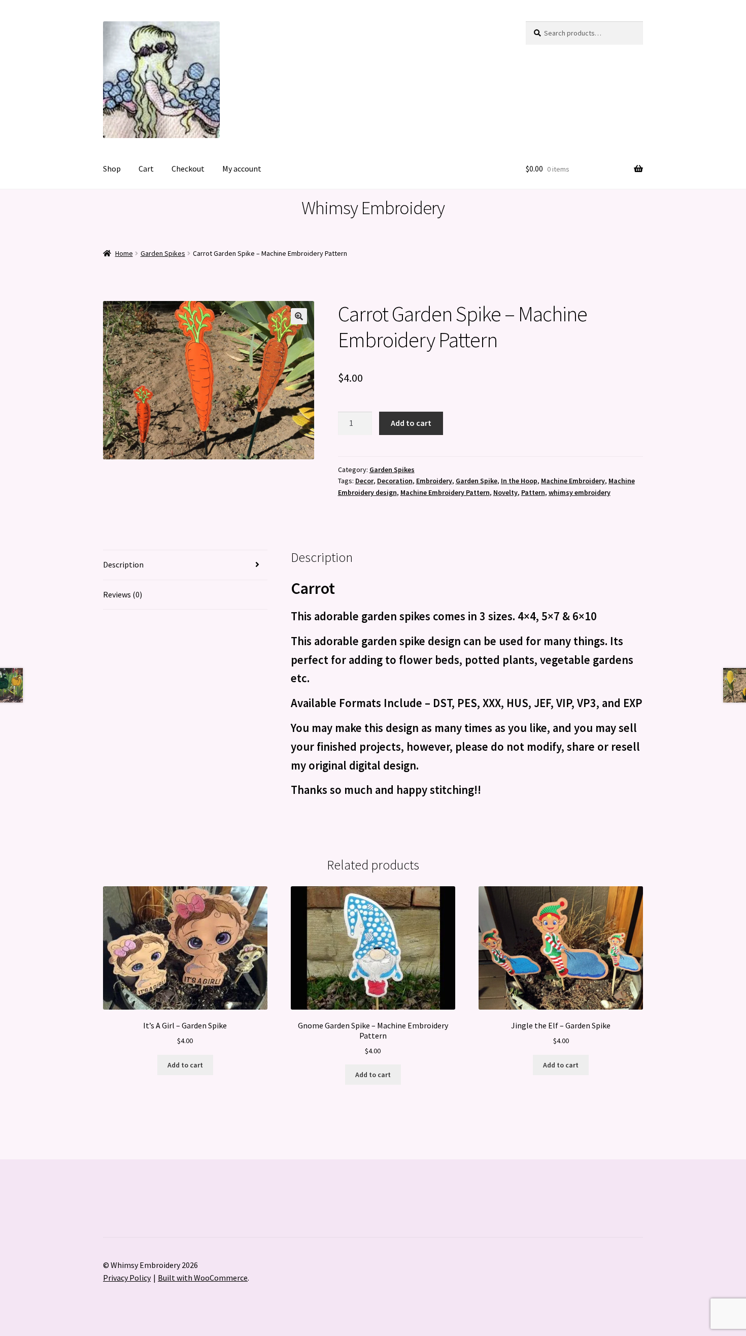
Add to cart (411, 423)
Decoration (395, 480)
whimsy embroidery (580, 492)
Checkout (188, 168)
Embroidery (434, 480)
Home (124, 253)
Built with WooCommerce (203, 1278)
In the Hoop (519, 480)
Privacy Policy (127, 1278)
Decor (364, 480)
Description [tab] (123, 564)
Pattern (533, 492)
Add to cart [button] (185, 1065)
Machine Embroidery (573, 480)
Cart (146, 168)
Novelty (505, 492)
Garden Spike (476, 480)
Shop (112, 168)
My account (241, 168)
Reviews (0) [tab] (122, 594)
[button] (299, 316)
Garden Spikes (163, 253)
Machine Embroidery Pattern (445, 492)
